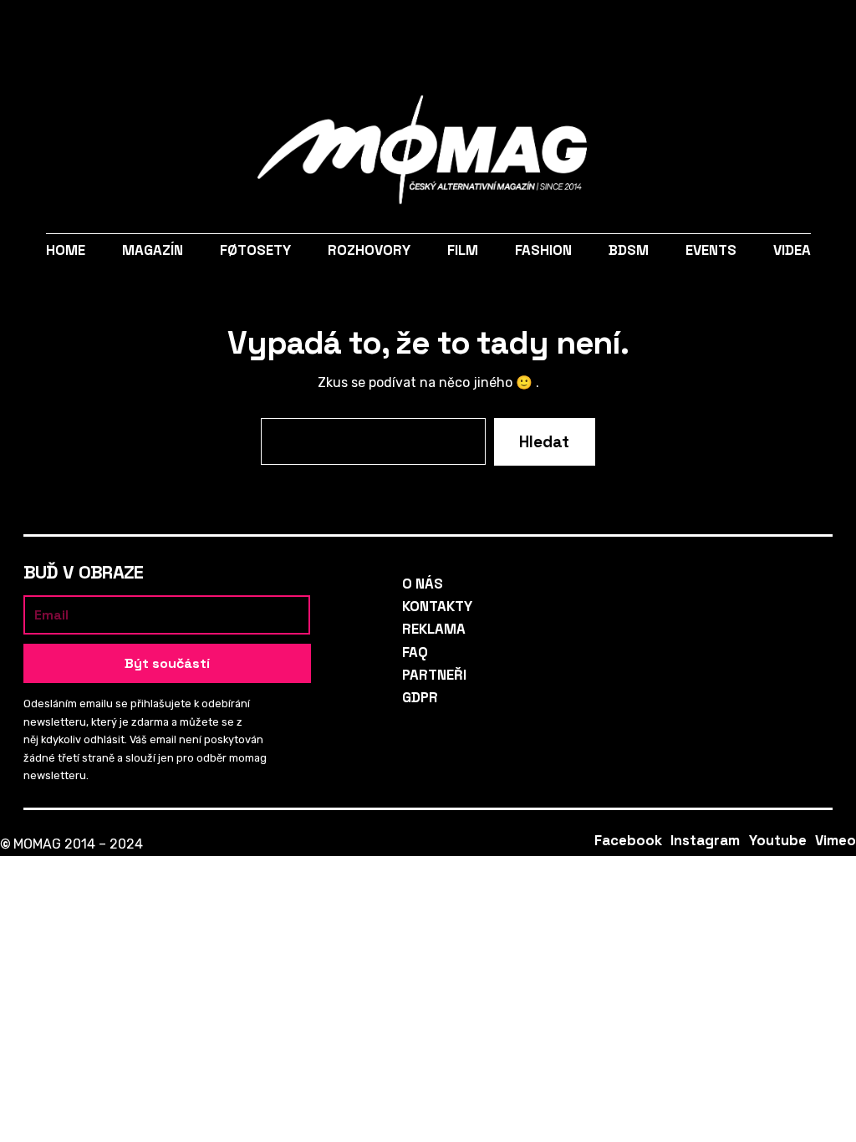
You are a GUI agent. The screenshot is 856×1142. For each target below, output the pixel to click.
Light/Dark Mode (35, 29)
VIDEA (792, 250)
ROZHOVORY (368, 250)
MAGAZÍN (151, 250)
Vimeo (825, 29)
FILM (462, 250)
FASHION (543, 250)
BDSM (629, 250)
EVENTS (710, 250)
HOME (64, 250)
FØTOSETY (254, 250)
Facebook (731, 29)
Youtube (794, 29)
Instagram (763, 29)
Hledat (77, 29)
